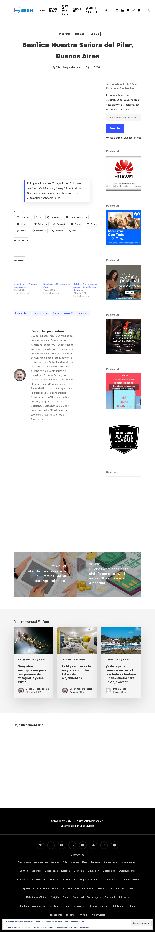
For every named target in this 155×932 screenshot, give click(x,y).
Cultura (24, 871)
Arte (65, 862)
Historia (54, 879)
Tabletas (53, 906)
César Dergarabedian (68, 67)
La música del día (129, 879)
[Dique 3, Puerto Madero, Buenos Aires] (27, 272)
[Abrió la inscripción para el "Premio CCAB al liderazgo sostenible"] (46, 574)
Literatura (43, 888)
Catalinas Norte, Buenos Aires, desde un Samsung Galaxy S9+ (85, 287)
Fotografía (63, 33)
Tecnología (78, 906)
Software (123, 897)
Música (56, 888)
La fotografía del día (85, 879)
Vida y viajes (38, 659)
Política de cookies (81, 927)
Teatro (65, 906)
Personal (102, 888)
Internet (66, 879)
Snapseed (83, 313)
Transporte (56, 915)
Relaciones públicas (37, 897)
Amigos (55, 862)
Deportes (36, 871)
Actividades (24, 862)
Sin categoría (94, 897)
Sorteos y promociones (32, 906)
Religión (80, 33)
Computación (111, 862)
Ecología (66, 871)
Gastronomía (39, 879)
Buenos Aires (22, 313)
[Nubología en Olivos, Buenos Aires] (56, 272)
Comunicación (129, 862)
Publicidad (128, 888)
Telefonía (118, 906)
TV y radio (83, 915)
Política (115, 888)
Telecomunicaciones (98, 906)
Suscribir (115, 128)
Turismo (94, 33)
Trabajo (130, 906)
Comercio (95, 862)
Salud (66, 897)
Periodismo (88, 888)
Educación (93, 871)
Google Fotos (41, 313)
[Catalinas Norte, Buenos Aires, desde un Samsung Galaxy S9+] (86, 272)
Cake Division (87, 825)
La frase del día (108, 879)
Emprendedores (127, 871)
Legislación (27, 888)
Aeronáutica (41, 862)
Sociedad (110, 897)
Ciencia (75, 862)
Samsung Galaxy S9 (63, 313)
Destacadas (51, 871)
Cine (84, 862)
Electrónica (109, 871)
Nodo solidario (71, 888)
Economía (79, 871)
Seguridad (78, 897)
